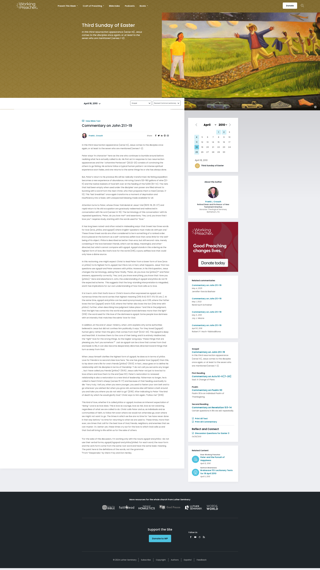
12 (202, 142)
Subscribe (146, 559)
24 (229, 147)
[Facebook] (190, 537)
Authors (175, 559)
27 (207, 152)
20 (207, 147)
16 (224, 142)
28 (213, 152)
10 (229, 137)
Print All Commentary (205, 421)
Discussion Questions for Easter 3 (211, 433)
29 (218, 152)
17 (229, 142)
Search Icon (302, 5)
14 (213, 142)
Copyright (161, 559)
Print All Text (201, 418)
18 (197, 147)
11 (197, 142)
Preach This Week (67, 5)
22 (218, 147)
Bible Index (114, 5)
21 (213, 147)
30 (224, 152)
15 (219, 142)
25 (197, 152)
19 (202, 147)
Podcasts (130, 5)
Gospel (134, 103)
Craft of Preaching (92, 5)
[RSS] (204, 537)
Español (188, 559)
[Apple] (200, 537)
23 (224, 147)
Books (143, 5)
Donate (290, 5)
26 (202, 152)
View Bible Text (92, 121)
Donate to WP (160, 538)
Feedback (201, 559)
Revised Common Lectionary (165, 103)
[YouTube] (195, 537)
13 (208, 142)
